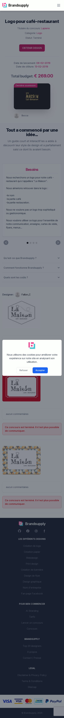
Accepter (40, 370)
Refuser (23, 370)
